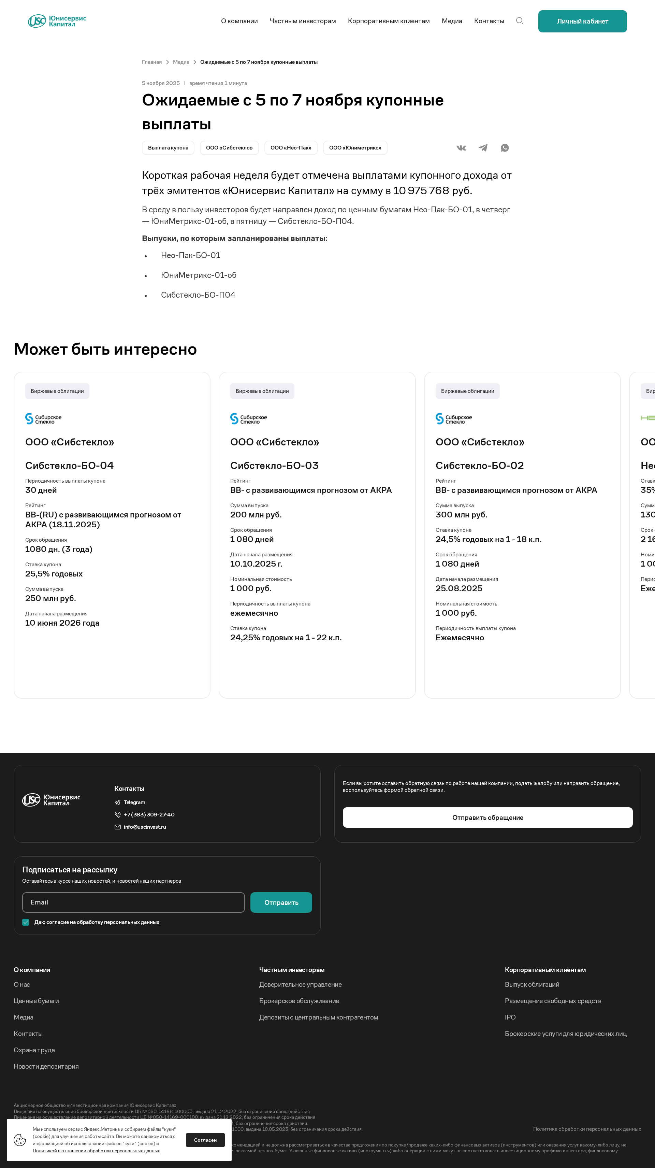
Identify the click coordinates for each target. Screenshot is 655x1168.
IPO (510, 1017)
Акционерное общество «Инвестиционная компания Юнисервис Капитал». (95, 1105)
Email (39, 902)
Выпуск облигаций (532, 984)
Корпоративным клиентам (545, 970)
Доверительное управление (300, 984)
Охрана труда (34, 1050)
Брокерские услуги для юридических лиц (565, 1033)
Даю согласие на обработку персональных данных (96, 922)
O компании (32, 970)
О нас (22, 984)
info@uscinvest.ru (145, 827)
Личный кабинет (583, 21)
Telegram (134, 802)
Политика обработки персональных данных (587, 1129)
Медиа (23, 1017)
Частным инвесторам (292, 970)
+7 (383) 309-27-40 (149, 814)
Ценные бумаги (36, 1001)
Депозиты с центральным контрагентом (318, 1017)
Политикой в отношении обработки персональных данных (96, 1151)
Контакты (28, 1033)
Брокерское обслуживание (299, 1001)
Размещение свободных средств (553, 1001)
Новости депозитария (46, 1066)
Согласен (205, 1140)
